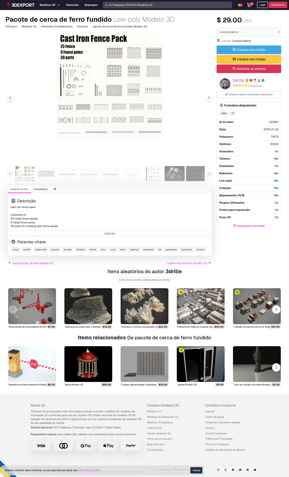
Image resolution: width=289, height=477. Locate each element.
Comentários (41, 189)
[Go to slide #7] (153, 173)
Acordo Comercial (215, 433)
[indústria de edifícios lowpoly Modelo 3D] (201, 306)
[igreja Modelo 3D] (88, 364)
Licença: (226, 41)
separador (41, 249)
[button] (276, 309)
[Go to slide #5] (110, 173)
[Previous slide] (10, 97)
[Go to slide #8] (175, 173)
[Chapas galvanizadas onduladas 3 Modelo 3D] (144, 364)
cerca (15, 249)
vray (112, 249)
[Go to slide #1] (25, 173)
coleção (80, 249)
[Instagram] (218, 470)
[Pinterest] (233, 470)
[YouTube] (255, 470)
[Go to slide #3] (68, 173)
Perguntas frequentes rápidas (222, 422)
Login (262, 4)
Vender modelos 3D (159, 433)
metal (92, 249)
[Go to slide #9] (196, 173)
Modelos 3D (154, 411)
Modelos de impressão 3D (162, 417)
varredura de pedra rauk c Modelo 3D (85, 326)
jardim (26, 249)
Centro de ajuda (214, 417)
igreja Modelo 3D (74, 384)
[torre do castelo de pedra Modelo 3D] (257, 364)
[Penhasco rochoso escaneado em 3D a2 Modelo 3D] (144, 306)
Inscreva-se (278, 4)
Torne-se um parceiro (159, 439)
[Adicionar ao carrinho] (44, 319)
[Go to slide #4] (89, 173)
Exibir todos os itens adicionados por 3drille (144, 279)
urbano (200, 249)
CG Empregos (155, 450)
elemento (148, 249)
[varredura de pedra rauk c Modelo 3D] (88, 306)
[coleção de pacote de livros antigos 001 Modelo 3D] (257, 306)
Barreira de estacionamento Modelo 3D (30, 384)
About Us (38, 405)
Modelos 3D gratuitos (160, 422)
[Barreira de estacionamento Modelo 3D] (32, 364)
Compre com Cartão (251, 50)
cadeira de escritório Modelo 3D (187, 263)
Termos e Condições (217, 444)
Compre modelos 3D (163, 405)
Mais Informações (90, 470)
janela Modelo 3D (187, 384)
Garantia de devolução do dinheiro (225, 450)
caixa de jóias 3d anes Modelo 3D (32, 263)
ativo (123, 249)
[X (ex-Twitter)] (225, 470)
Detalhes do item (19, 189)
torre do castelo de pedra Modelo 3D (253, 384)
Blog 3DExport (156, 444)
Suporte (210, 411)
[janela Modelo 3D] (201, 364)
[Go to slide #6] (132, 173)
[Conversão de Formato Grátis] (232, 113)
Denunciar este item (251, 226)
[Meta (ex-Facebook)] (240, 470)
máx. (103, 249)
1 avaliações (255, 85)
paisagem (171, 249)
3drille (238, 80)
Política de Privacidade (219, 439)
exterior (134, 249)
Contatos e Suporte (220, 405)
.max (224, 113)
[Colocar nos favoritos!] (51, 319)
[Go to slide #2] (46, 173)
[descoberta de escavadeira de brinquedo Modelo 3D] (32, 306)
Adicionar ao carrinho (251, 69)
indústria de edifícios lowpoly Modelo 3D (199, 326)
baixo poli (186, 249)
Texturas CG (154, 428)
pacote (55, 249)
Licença (210, 428)
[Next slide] (208, 97)
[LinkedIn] (247, 470)
